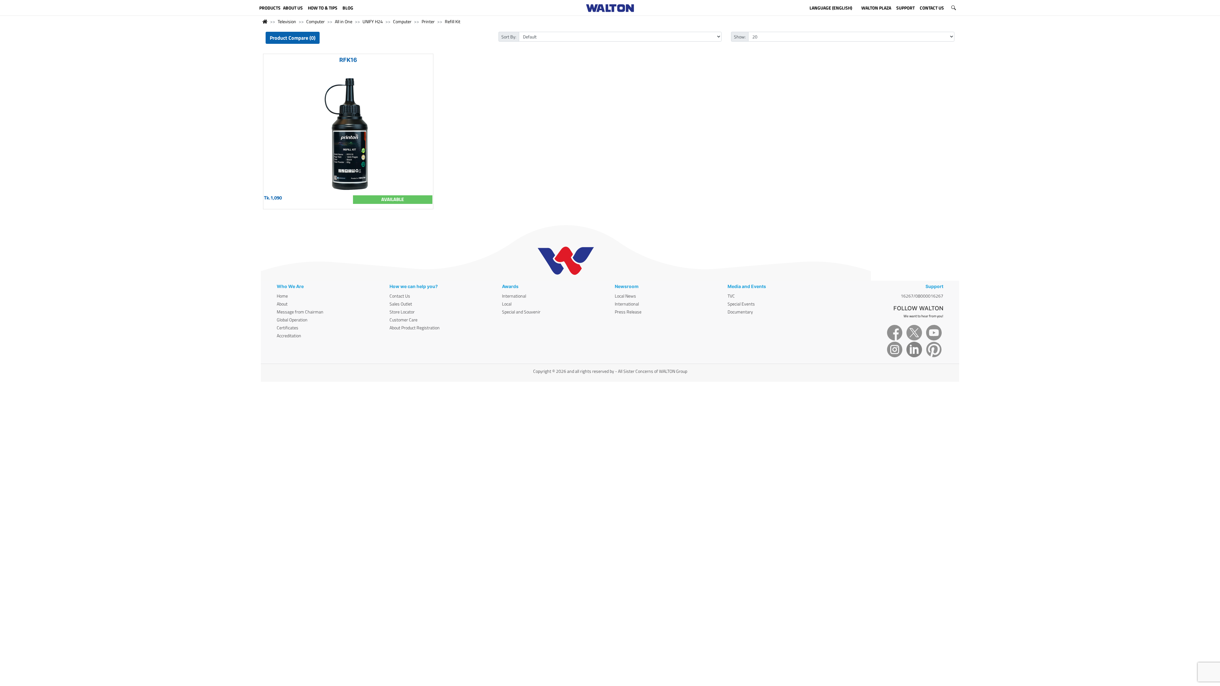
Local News (625, 296)
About (282, 303)
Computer (315, 21)
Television (287, 21)
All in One (343, 21)
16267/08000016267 (922, 296)
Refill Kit (452, 21)
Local (507, 303)
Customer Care (403, 319)
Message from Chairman (300, 311)
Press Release (628, 311)
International (514, 296)
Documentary (740, 311)
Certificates (287, 327)
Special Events (741, 303)
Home (282, 296)
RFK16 (348, 60)
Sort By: (508, 36)
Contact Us (400, 296)
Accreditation (289, 335)
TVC (731, 296)
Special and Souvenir (521, 311)
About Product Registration (415, 327)
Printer (428, 21)
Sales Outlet (401, 303)
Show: (740, 36)
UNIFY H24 (373, 21)
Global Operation (292, 319)
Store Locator (402, 311)
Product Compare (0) (292, 38)
